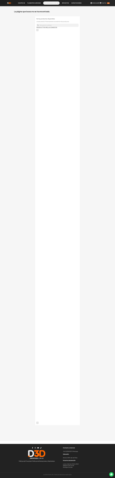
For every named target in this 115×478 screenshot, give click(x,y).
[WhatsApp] (111, 474)
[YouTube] (38, 448)
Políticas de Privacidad (25, 461)
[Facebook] (32, 448)
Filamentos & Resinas (34, 3)
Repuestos (65, 3)
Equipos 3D (21, 3)
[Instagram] (35, 448)
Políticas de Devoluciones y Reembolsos (43, 461)
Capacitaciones (76, 3)
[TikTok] (41, 448)
